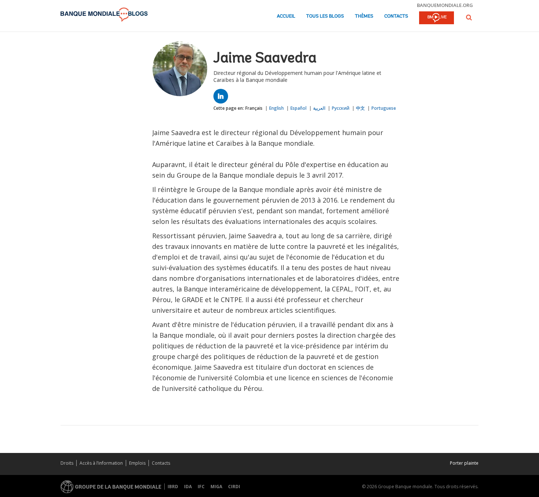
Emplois (137, 463)
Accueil (286, 16)
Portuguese (383, 108)
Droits (66, 463)
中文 (360, 108)
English (276, 108)
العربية (319, 108)
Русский (340, 108)
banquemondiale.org (445, 5)
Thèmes (364, 16)
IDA (188, 486)
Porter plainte (464, 463)
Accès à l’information (101, 463)
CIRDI (234, 486)
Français (254, 108)
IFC (201, 486)
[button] (469, 17)
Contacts (396, 16)
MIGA (216, 486)
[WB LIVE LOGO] (436, 18)
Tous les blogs (325, 16)
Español (298, 108)
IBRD (173, 486)
